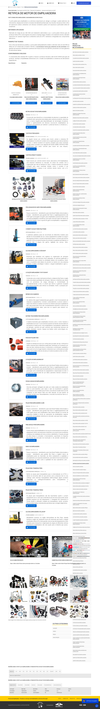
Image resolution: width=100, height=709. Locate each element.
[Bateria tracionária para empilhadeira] (16, 328)
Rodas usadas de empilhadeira (80, 489)
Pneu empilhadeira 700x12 (79, 55)
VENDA (54, 631)
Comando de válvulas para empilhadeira (79, 159)
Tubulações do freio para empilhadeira (79, 298)
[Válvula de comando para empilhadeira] (38, 581)
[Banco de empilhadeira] (16, 459)
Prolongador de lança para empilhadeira (79, 261)
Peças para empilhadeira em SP (80, 413)
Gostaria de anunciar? (83, 3)
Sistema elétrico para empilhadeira (81, 279)
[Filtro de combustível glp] (38, 611)
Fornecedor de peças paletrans (80, 342)
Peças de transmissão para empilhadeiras (79, 387)
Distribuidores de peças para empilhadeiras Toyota (79, 321)
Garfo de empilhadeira (78, 61)
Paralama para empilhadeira (79, 238)
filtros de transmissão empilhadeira (81, 628)
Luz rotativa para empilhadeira (80, 229)
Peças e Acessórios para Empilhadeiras (78, 391)
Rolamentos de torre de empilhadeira (78, 493)
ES (23, 671)
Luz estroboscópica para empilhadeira (78, 225)
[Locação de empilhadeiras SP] (16, 372)
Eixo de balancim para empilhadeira (81, 177)
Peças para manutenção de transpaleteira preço (79, 440)
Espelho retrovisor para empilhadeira (78, 190)
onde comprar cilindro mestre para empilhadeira (81, 638)
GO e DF (51, 671)
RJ (16, 671)
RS (37, 671)
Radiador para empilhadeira (79, 70)
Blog (74, 3)
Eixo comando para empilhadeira (80, 174)
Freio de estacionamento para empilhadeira (80, 209)
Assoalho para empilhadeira (79, 107)
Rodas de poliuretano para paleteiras (82, 545)
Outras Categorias (60, 624)
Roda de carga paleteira (78, 539)
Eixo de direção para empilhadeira (81, 180)
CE (47, 671)
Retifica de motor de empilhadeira (81, 463)
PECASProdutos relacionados (78, 46)
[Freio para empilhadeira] (38, 596)
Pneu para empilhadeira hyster (80, 250)
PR (30, 671)
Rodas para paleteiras (78, 561)
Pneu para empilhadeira (78, 67)
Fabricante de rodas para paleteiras (81, 527)
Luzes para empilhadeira (78, 232)
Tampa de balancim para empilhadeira (81, 282)
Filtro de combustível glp (79, 205)
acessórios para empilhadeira (80, 570)
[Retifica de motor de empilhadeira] (23, 187)
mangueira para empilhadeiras (80, 362)
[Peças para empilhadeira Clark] (16, 415)
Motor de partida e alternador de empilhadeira (81, 366)
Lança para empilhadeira (79, 221)
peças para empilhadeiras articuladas (79, 430)
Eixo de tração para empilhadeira (80, 183)
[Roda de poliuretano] (16, 350)
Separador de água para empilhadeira (82, 268)
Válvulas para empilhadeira (79, 306)
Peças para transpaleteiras (35, 10)
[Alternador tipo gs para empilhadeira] (79, 596)
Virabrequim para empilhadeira (80, 309)
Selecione (12, 671)
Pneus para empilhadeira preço (80, 454)
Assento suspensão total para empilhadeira (80, 504)
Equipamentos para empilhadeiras (81, 336)
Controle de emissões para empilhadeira (79, 167)
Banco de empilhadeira (78, 110)
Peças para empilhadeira (78, 407)
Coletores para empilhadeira (80, 152)
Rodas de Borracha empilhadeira (80, 475)
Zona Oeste (27, 685)
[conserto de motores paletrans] (16, 241)
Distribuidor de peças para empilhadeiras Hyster (79, 317)
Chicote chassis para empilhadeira (81, 130)
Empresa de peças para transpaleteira (78, 329)
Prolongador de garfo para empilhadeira (79, 257)
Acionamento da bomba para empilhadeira (79, 74)
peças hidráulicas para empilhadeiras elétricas (78, 395)
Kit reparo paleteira (77, 542)
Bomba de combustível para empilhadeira (79, 114)
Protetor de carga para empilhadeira (81, 265)
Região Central (13, 685)
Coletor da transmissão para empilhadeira (80, 149)
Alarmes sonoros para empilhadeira (81, 85)
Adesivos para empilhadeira (79, 82)
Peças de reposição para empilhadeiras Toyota (78, 382)
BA (44, 671)
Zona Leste (40, 685)
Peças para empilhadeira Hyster (80, 420)
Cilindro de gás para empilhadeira (81, 58)
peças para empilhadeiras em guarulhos (79, 651)
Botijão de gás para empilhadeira (80, 52)
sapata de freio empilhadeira (79, 657)
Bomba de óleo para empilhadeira (80, 117)
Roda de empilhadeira (78, 466)
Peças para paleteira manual (79, 530)
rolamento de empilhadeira (79, 654)
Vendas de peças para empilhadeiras (81, 500)
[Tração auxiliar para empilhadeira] (79, 581)
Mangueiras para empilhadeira (80, 235)
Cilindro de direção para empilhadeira (78, 142)
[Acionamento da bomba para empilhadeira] (59, 611)
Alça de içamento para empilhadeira (81, 88)
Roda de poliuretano (78, 567)
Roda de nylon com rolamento (80, 554)
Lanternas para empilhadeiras (80, 359)
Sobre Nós (51, 3)
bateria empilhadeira (78, 573)
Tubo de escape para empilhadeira (81, 291)
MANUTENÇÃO (56, 637)
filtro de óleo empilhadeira (79, 622)
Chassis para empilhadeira (79, 127)
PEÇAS (54, 634)
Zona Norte (20, 685)
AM (56, 671)
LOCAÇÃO (55, 628)
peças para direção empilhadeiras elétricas (81, 403)
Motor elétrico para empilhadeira (81, 370)
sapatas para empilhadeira (79, 660)
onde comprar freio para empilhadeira (79, 642)
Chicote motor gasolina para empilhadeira (79, 138)
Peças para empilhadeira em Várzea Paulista (81, 417)
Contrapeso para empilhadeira (80, 163)
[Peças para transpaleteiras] (16, 502)
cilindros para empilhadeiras (80, 514)
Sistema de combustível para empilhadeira (79, 271)
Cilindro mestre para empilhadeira (81, 145)
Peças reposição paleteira (79, 536)
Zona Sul (33, 685)
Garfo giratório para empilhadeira (81, 215)
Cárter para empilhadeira (79, 124)
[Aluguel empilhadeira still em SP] (16, 524)
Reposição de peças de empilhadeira (81, 460)
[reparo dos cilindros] (16, 306)
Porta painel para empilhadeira (80, 253)
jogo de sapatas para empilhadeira (81, 635)
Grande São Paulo (47, 685)
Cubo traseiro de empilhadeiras (80, 520)
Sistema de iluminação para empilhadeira (79, 275)
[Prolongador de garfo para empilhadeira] (16, 219)
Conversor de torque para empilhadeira (79, 171)
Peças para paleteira (78, 551)
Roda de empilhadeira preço (79, 469)
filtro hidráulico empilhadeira (80, 625)
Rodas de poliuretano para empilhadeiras (79, 479)
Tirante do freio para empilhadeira (81, 285)
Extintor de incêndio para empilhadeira (79, 198)
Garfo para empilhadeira (78, 356)
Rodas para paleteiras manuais (80, 548)
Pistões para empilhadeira (79, 244)
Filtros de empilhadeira (78, 339)
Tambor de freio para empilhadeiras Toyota (81, 497)
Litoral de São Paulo (57, 685)
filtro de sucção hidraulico (79, 619)
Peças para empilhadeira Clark (80, 410)
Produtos (62, 3)
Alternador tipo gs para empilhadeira (82, 98)
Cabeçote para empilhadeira (79, 121)
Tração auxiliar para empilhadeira (81, 288)
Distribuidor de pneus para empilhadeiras (79, 523)
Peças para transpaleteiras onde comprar (80, 451)
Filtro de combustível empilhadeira (81, 202)
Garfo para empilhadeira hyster (80, 218)
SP (26, 671)
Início (41, 3)
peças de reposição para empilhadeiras (78, 647)
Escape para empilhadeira (79, 186)
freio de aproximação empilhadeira (81, 631)
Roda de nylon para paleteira (80, 558)
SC (33, 671)
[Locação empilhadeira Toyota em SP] (16, 284)
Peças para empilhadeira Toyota (80, 423)
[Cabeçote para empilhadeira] (79, 611)
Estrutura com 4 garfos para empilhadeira (80, 194)
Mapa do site (80, 698)
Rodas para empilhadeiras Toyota (81, 486)
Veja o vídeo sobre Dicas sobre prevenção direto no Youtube (25, 563)
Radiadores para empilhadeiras (80, 457)
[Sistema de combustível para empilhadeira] (59, 596)
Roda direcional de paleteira (79, 533)
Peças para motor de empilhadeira (81, 444)
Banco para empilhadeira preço (80, 507)
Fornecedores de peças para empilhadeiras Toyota (79, 350)
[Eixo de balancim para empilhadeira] (18, 596)
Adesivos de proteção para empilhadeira (79, 78)
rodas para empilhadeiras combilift (48, 10)
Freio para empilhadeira (78, 212)
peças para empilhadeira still (80, 64)
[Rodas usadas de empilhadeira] (16, 393)
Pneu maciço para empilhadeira (80, 247)
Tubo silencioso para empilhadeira (81, 294)
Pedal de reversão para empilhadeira (81, 241)
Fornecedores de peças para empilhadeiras (79, 346)
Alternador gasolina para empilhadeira (79, 95)
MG (20, 671)
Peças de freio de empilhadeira (80, 379)
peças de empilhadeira (78, 376)
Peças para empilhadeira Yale (80, 426)
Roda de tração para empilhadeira (81, 472)
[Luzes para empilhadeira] (18, 611)
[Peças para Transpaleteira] (16, 480)
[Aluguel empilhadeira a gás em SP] (16, 263)
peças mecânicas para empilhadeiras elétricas (81, 399)
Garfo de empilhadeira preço (79, 353)
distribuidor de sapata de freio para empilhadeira (81, 604)
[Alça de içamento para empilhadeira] (18, 581)
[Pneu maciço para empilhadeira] (16, 437)
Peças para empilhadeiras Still (80, 437)
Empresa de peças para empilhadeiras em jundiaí (81, 325)
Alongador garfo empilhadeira (80, 91)
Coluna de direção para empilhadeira (81, 156)
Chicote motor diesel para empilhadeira (79, 133)
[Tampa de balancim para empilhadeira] (59, 581)
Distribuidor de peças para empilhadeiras (79, 312)
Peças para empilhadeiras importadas (82, 433)
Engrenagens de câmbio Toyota (23, 10)
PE (40, 671)
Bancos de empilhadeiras (79, 510)
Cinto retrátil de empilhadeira (80, 517)
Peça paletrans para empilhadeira (81, 373)
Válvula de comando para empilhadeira (79, 302)
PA (59, 671)
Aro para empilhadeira (78, 101)
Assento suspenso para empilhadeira (81, 104)
